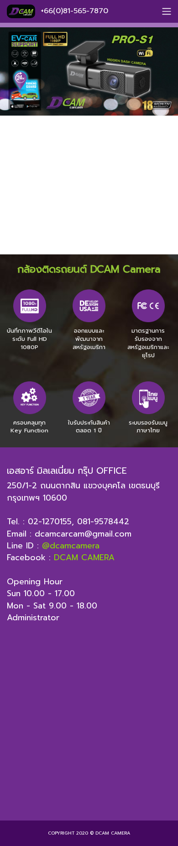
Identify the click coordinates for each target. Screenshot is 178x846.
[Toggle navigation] (166, 11)
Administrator (33, 617)
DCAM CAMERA (84, 557)
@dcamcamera (70, 546)
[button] (13, 152)
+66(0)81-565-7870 (74, 10)
